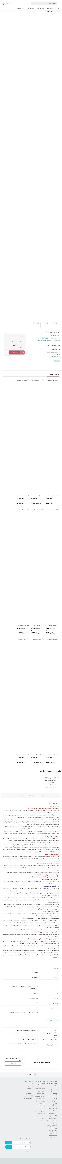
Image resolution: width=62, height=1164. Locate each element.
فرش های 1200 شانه (9, 810)
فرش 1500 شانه (50, 8)
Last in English (41, 1084)
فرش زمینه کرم (30, 1088)
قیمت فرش (43, 883)
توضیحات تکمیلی (44, 795)
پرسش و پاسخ (20, 795)
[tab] (56, 796)
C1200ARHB (57, 340)
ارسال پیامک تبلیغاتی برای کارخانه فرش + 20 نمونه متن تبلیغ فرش (52, 1115)
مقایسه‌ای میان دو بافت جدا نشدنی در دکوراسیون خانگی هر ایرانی (51, 1127)
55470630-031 (25, 867)
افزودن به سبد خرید (14, 352)
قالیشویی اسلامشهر (53, 1089)
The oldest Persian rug (40, 1100)
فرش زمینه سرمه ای (29, 1096)
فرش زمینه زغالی (29, 1091)
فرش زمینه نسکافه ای (28, 1098)
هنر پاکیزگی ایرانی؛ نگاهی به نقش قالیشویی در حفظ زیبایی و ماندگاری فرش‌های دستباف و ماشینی (52, 1108)
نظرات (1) (31, 795)
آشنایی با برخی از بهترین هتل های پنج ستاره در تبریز (52, 1101)
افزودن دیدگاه (49, 1045)
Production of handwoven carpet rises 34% (40, 1122)
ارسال (8, 1142)
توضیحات (56, 795)
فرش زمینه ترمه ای (29, 1094)
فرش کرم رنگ (40, 340)
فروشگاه (56, 11)
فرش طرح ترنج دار (47, 340)
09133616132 (29, 828)
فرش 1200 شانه (40, 8)
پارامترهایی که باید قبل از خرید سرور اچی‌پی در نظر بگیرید (52, 1096)
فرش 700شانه (40, 842)
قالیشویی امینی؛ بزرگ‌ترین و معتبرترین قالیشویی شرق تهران (52, 1135)
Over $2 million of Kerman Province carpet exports (40, 1106)
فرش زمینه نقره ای (29, 1093)
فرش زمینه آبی (30, 1086)
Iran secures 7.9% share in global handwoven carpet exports (40, 1116)
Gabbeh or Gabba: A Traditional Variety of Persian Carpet (40, 1093)
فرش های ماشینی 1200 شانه (29, 810)
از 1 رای (55, 1037)
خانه (58, 8)
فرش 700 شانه (20, 8)
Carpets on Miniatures (40, 1110)
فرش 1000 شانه (30, 8)
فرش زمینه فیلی (30, 1089)
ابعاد (59, 345)
